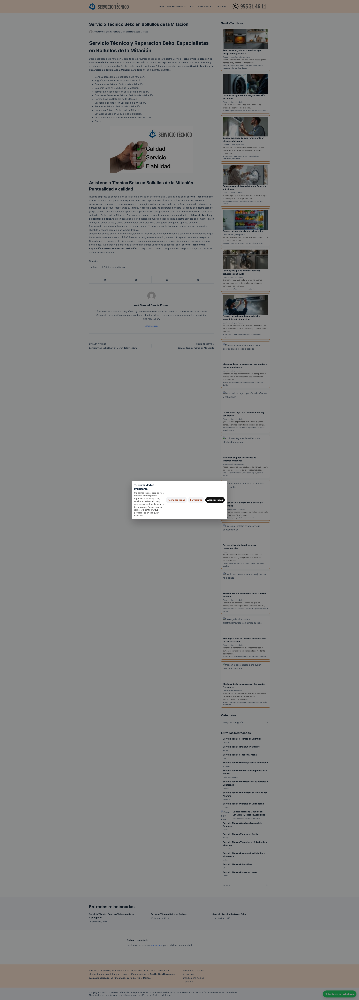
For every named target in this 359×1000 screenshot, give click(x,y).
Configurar (196, 499)
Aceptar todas (215, 499)
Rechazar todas (176, 499)
